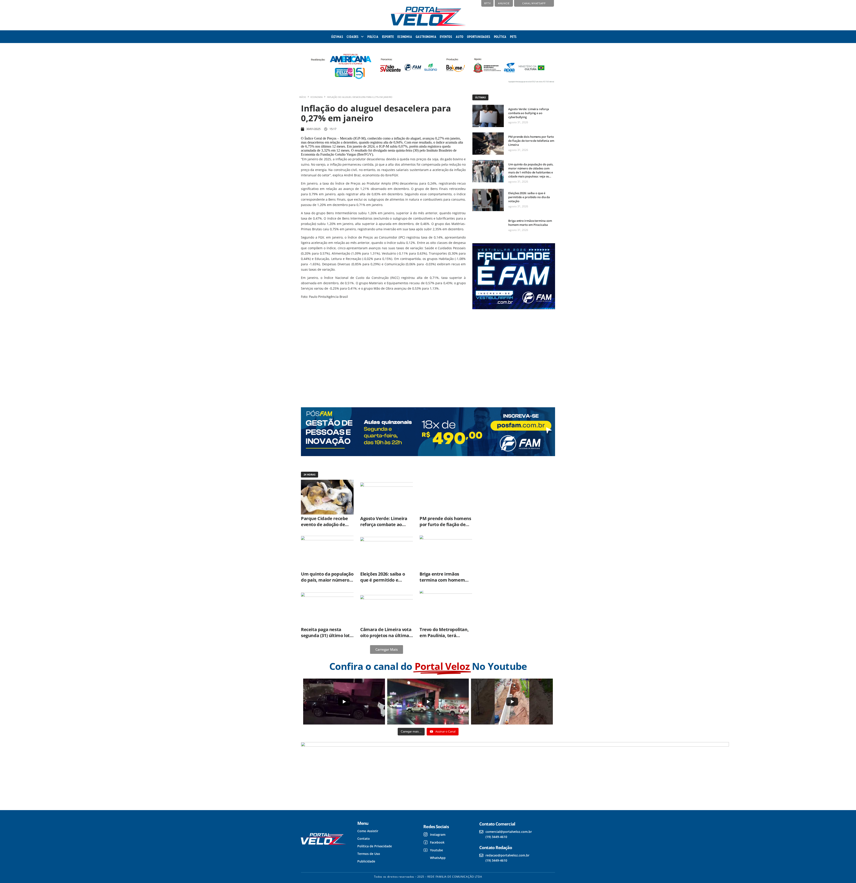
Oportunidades (478, 37)
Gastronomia (426, 37)
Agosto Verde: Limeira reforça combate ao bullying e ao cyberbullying (528, 113)
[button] (355, 36)
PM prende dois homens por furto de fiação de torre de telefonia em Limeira (531, 141)
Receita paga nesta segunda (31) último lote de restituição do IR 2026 (327, 635)
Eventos (446, 37)
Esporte (388, 37)
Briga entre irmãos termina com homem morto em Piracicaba (530, 223)
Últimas (337, 37)
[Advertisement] (513, 354)
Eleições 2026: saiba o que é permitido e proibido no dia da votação (529, 197)
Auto (459, 37)
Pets (513, 37)
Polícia (373, 37)
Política (500, 37)
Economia (404, 37)
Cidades (353, 37)
